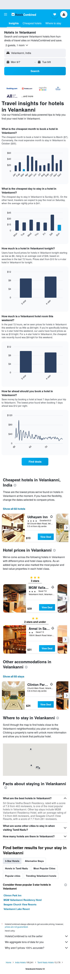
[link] (35, 462)
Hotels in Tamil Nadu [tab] (16, 868)
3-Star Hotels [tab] (12, 861)
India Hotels (20, 962)
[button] (5, 14)
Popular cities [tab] (12, 875)
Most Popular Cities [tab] (44, 868)
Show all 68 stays (13, 676)
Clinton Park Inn (12, 895)
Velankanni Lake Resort (17, 909)
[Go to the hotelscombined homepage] (23, 14)
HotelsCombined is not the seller (23, 936)
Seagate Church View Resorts (20, 904)
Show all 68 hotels (14, 509)
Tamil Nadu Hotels (45, 962)
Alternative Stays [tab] (34, 861)
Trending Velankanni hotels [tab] (41, 875)
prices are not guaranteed (16, 926)
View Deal (45, 536)
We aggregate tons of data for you (24, 942)
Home (8, 962)
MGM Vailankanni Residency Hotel (23, 899)
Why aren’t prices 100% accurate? (24, 948)
